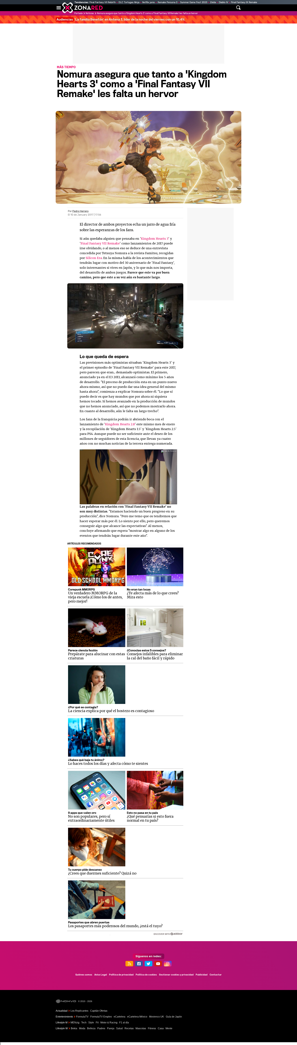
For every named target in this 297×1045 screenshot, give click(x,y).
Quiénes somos (83, 974)
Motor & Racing (108, 1022)
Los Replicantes (79, 1010)
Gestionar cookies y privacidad (176, 974)
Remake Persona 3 (167, 2)
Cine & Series (159, 7)
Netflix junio (148, 2)
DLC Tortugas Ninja (128, 2)
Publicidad (201, 974)
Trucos (206, 7)
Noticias (121, 7)
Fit (97, 1022)
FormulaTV (82, 1016)
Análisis (191, 7)
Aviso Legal (100, 974)
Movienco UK (156, 1016)
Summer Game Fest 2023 (193, 2)
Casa (161, 1028)
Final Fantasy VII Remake (100, 243)
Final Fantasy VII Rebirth (102, 2)
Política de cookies (146, 974)
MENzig (75, 1022)
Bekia (74, 1028)
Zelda (213, 2)
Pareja (110, 1028)
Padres (101, 1028)
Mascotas (141, 1028)
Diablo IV (223, 2)
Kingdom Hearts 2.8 (120, 424)
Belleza (91, 1028)
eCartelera (119, 1016)
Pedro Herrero (80, 211)
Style (91, 1022)
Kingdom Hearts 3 (154, 238)
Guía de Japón (174, 1016)
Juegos (177, 7)
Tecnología (139, 7)
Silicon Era (94, 258)
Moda (82, 1028)
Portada (78, 13)
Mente (169, 1028)
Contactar (216, 974)
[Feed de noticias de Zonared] (129, 963)
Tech (83, 1022)
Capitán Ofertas (98, 1010)
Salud (119, 1028)
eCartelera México (137, 1016)
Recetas (129, 1028)
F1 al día (124, 1022)
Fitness (152, 1028)
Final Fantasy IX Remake (244, 2)
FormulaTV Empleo (101, 1016)
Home (108, 7)
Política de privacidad (121, 974)
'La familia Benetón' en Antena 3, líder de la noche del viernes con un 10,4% (120, 19)
